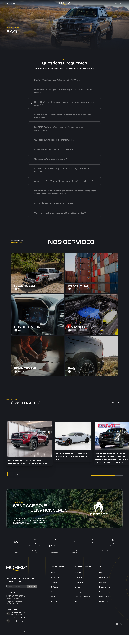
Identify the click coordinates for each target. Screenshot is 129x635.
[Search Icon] (116, 4)
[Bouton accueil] (64, 3)
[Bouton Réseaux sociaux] (117, 624)
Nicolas (25, 615)
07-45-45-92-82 (16, 615)
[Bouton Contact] (121, 4)
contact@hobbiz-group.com (20, 621)
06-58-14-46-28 (16, 612)
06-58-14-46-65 (16, 617)
